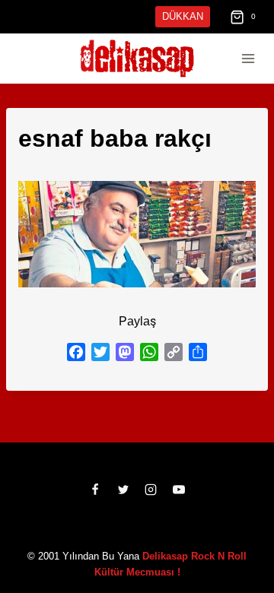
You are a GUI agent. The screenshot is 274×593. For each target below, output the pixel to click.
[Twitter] (123, 489)
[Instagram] (151, 489)
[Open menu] (248, 59)
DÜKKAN (184, 16)
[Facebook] (95, 489)
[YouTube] (179, 489)
